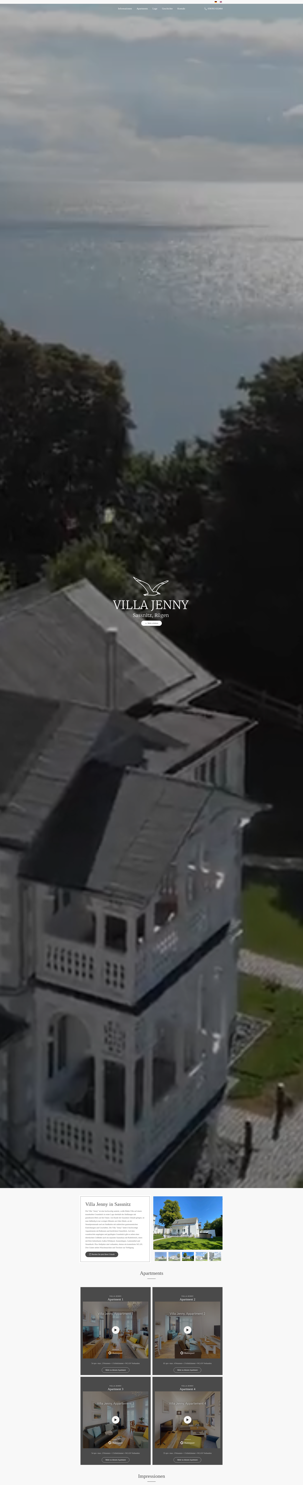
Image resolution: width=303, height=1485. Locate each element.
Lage (155, 8)
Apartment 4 (187, 1389)
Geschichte (167, 8)
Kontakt (181, 8)
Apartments (142, 8)
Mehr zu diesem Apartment (115, 1370)
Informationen (125, 8)
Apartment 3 (115, 1389)
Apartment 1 (115, 1299)
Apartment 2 (187, 1299)
